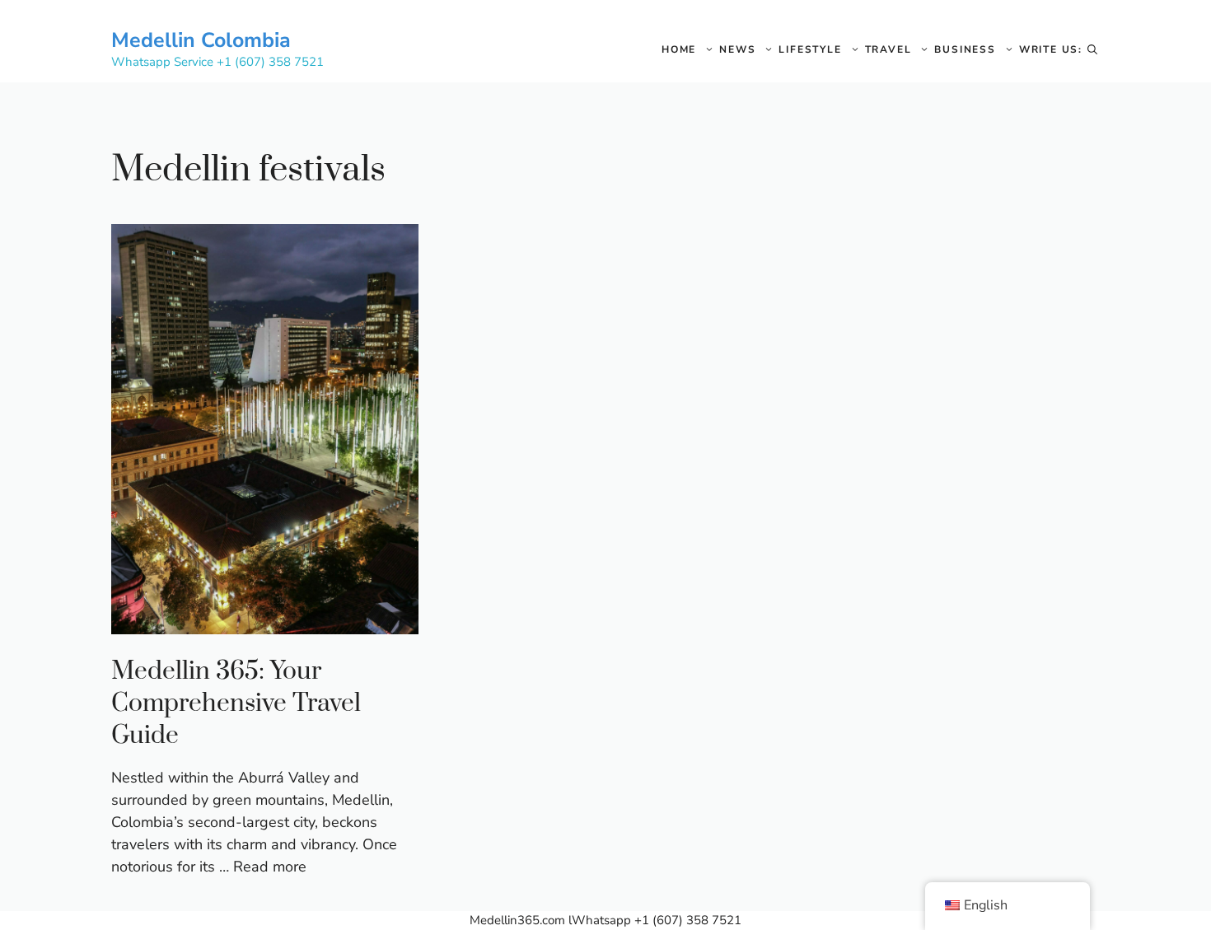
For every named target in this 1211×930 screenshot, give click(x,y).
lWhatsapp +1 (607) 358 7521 (654, 920)
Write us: (1050, 49)
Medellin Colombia (201, 40)
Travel (888, 49)
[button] (1092, 49)
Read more (269, 866)
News (737, 49)
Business (964, 49)
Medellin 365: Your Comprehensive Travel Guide (236, 703)
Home (679, 49)
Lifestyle (809, 49)
